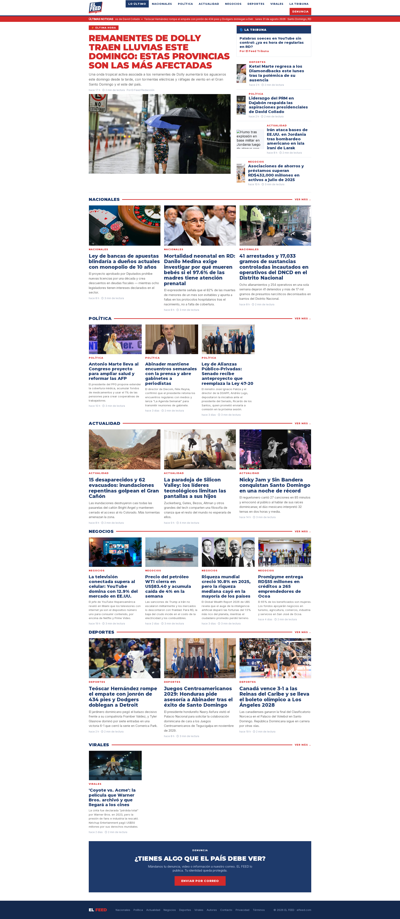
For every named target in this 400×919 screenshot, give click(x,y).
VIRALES (277, 3)
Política (138, 910)
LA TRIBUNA (299, 3)
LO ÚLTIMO (137, 3)
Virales (198, 910)
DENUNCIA (300, 11)
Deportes (185, 910)
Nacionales (123, 910)
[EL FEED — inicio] (95, 7)
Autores (212, 910)
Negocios (170, 910)
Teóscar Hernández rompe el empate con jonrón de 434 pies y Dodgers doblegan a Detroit (164, 19)
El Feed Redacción (142, 90)
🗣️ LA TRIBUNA (253, 30)
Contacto (226, 910)
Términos (259, 910)
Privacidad (242, 910)
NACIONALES (162, 3)
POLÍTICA (185, 3)
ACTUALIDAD (209, 3)
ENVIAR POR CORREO (200, 881)
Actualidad (153, 910)
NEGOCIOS (233, 3)
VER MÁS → (303, 199)
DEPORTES (256, 3)
